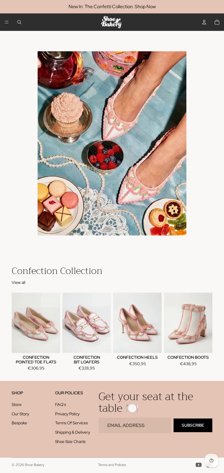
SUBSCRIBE (193, 425)
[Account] (204, 22)
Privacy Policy (67, 413)
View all (18, 282)
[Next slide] (53, 322)
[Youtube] (198, 464)
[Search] (19, 22)
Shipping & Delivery (72, 432)
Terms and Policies (112, 465)
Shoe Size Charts (70, 441)
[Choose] (51, 344)
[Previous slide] (18, 322)
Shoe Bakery (34, 465)
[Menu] (6, 22)
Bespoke (19, 423)
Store (17, 404)
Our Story (20, 413)
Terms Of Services (71, 423)
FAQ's (60, 404)
